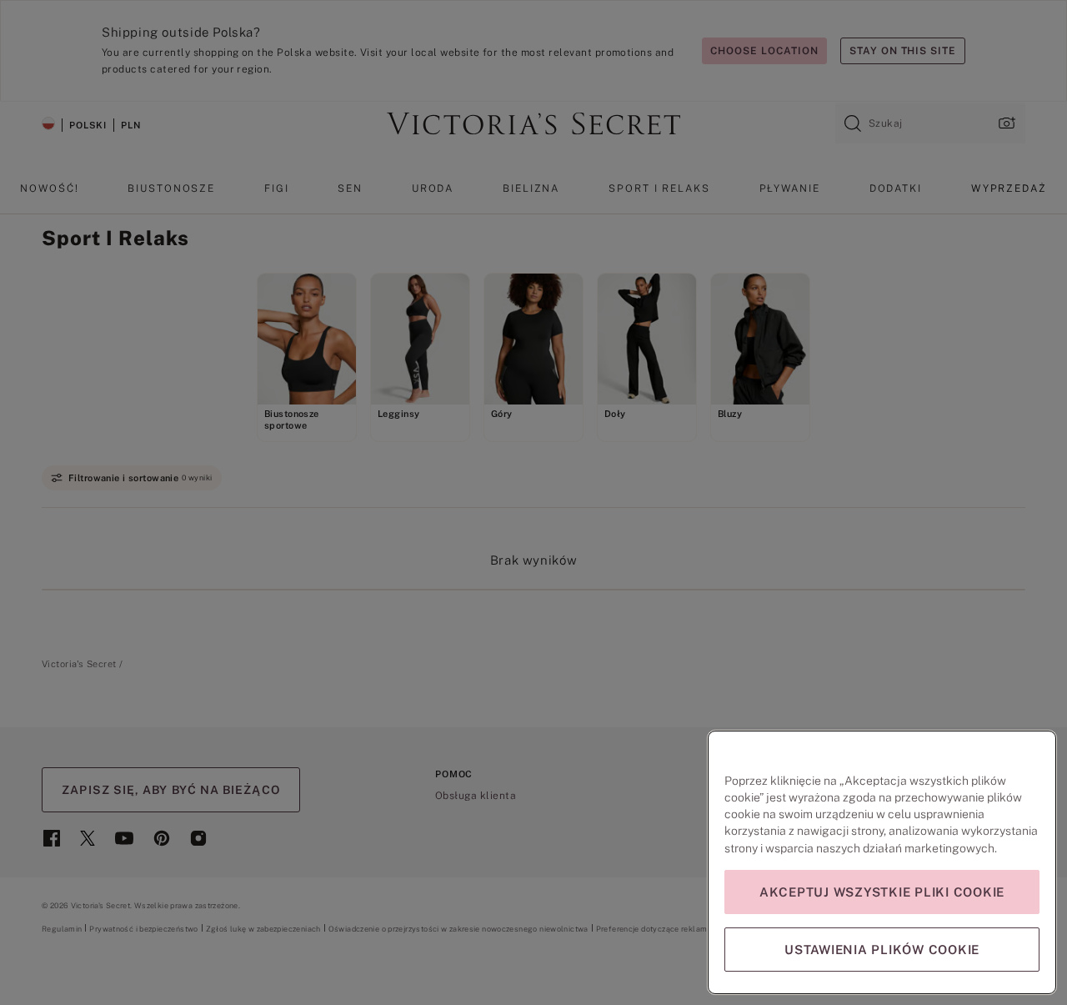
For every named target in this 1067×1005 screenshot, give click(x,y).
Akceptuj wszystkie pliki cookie (881, 892)
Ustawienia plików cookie (881, 949)
